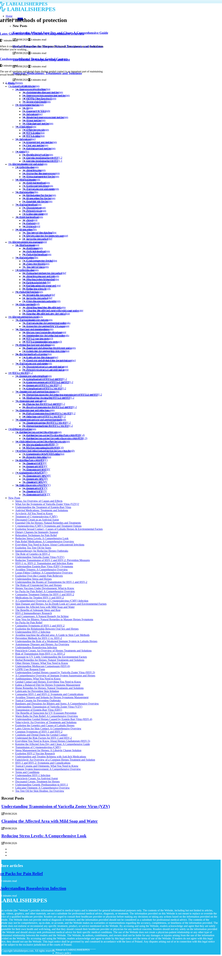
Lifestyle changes (24, 167)
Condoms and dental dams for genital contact (46, 360)
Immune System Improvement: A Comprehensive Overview (48, 769)
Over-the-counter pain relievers (39, 301)
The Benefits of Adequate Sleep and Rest (37, 610)
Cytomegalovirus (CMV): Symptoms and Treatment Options (48, 525)
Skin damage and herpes (35, 123)
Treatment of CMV (32, 482)
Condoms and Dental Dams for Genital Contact (41, 734)
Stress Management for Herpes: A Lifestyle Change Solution (48, 750)
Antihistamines (30, 248)
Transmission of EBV (34, 469)
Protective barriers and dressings (32, 345)
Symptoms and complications (31, 376)
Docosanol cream (31, 207)
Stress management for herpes (38, 176)
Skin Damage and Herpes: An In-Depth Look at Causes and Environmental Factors (60, 603)
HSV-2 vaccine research (35, 338)
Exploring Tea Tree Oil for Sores (33, 547)
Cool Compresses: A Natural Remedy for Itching (42, 616)
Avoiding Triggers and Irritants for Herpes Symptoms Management (51, 697)
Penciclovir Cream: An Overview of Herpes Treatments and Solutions (53, 650)
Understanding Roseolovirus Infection (36, 647)
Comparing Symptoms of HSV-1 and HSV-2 (40, 625)
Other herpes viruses (33, 130)
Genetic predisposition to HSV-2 (40, 158)
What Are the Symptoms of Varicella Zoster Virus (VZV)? (47, 504)
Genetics (20, 151)
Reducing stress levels (34, 288)
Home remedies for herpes (36, 198)
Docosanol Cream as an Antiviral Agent (37, 519)
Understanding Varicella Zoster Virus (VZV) (39, 557)
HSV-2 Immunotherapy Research (33, 613)
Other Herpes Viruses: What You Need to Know (41, 663)
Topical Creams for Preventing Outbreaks (38, 700)
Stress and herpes (31, 120)
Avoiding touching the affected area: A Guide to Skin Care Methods (52, 635)
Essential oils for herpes (35, 201)
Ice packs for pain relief (35, 239)
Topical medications (26, 204)
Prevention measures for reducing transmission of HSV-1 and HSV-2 (60, 394)
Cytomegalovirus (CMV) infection (41, 454)
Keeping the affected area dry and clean (44, 313)
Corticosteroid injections (35, 186)
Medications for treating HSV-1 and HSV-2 (46, 398)
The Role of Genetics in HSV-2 (32, 553)
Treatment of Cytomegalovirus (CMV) (36, 516)
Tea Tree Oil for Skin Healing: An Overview (39, 790)
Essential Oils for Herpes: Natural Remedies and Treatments (48, 522)
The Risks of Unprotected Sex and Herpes (38, 585)
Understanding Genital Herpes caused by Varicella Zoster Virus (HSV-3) (55, 672)
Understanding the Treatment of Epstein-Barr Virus (43, 507)
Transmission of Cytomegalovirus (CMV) (38, 747)
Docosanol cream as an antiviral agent (43, 366)
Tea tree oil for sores (33, 267)
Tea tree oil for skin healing (37, 232)
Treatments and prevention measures (35, 391)
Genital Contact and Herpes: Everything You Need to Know (48, 681)
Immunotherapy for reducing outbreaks (43, 335)
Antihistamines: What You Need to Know (38, 678)
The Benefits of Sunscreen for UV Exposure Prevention (45, 712)
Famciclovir (28, 223)
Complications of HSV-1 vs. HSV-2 (42, 388)
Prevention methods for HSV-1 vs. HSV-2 (45, 426)
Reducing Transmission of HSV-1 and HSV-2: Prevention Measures (52, 560)
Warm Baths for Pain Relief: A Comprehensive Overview (46, 716)
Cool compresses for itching (37, 260)
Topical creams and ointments (38, 189)
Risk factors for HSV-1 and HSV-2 (41, 404)
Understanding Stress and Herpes (33, 578)
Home (11, 83)
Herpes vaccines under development (42, 332)
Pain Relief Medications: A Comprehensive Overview (44, 541)
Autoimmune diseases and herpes (40, 92)
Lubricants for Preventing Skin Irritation (37, 691)
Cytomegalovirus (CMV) (29, 472)
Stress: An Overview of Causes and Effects (38, 500)
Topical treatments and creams (31, 320)
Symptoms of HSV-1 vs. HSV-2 (40, 385)
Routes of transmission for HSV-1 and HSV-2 (47, 407)
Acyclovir (27, 220)
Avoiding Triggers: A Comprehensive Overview (41, 569)
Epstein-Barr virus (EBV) (29, 460)
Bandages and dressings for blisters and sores (46, 348)
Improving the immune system (38, 173)
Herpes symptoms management (25, 242)
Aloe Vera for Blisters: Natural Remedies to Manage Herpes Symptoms (54, 619)
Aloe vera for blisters (33, 264)
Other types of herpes (20, 429)
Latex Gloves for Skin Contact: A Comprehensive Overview (48, 728)
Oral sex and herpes (33, 145)
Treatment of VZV (32, 491)
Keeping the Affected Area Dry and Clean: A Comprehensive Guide (52, 744)
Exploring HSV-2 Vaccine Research (35, 753)
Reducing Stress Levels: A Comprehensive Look (42, 538)
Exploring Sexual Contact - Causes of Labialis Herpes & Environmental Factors (59, 529)
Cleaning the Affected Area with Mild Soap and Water (45, 606)
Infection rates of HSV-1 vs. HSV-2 (41, 416)
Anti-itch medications (34, 251)
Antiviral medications (34, 183)
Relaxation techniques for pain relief (42, 273)
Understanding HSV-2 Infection (32, 631)
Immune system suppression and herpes (43, 95)
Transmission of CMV (34, 476)
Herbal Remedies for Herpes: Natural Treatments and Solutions (49, 659)
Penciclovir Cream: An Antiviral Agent (36, 778)
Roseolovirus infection (34, 457)
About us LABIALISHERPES (73, 949)
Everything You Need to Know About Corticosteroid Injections (49, 544)
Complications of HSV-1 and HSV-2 (42, 379)
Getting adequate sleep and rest (39, 285)
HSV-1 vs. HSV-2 (18, 373)
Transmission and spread (28, 401)
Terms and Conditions (34, 101)
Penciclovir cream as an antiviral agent (43, 370)
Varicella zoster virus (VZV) (30, 485)
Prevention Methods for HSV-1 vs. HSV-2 (38, 638)
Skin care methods (25, 304)
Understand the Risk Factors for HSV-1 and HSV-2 (43, 737)
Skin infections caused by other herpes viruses (40, 441)
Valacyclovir (29, 226)
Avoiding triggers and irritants (38, 276)
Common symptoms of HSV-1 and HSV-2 (45, 382)
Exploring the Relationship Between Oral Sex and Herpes (47, 628)
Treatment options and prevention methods (38, 419)
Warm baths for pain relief (36, 295)
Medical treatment (25, 245)
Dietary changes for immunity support (43, 235)
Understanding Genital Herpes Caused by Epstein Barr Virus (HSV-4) (53, 719)
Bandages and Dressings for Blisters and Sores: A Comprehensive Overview (57, 703)
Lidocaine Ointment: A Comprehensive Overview (42, 787)
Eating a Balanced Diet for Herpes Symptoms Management (47, 684)
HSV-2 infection (31, 133)
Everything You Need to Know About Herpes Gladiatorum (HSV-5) (52, 741)
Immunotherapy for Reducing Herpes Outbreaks (41, 550)
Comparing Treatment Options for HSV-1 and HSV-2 (44, 594)
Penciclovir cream (32, 211)
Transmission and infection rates (32, 410)
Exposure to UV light (34, 111)
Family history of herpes (35, 154)
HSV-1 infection (31, 136)
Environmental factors (27, 105)
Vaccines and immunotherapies (32, 329)
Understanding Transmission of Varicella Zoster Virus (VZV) (48, 706)
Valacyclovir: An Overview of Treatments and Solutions (45, 722)
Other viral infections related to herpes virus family (43, 451)
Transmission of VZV (34, 494)
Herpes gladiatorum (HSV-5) (38, 444)
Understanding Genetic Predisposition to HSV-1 (41, 784)
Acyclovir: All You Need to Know (34, 513)
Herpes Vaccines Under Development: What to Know (44, 588)
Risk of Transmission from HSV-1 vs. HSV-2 (40, 653)
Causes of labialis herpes (21, 86)
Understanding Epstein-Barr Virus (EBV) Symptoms (44, 566)
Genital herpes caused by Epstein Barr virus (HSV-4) (51, 435)
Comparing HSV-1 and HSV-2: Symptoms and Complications (49, 694)
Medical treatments (25, 179)
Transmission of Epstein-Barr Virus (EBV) (38, 709)
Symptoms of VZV (32, 488)
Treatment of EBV (32, 463)
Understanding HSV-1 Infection (32, 775)
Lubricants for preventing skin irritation (43, 351)
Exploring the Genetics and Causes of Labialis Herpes (44, 725)
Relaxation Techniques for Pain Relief (36, 535)
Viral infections (23, 126)
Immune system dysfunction (30, 89)
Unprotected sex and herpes (37, 142)
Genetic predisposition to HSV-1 (40, 161)
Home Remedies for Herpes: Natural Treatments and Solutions (49, 688)
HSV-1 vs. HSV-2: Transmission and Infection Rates (44, 563)
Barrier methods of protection (31, 354)
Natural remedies (24, 192)
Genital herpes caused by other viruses (36, 432)
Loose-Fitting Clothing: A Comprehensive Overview (44, 572)
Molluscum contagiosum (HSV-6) (40, 447)
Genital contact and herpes (36, 148)
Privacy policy (63, 952)
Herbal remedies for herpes (37, 195)
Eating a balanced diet (34, 282)
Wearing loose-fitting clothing (38, 279)
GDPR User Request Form (37, 98)
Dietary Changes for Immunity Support (36, 532)
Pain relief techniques (27, 292)
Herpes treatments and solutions (25, 164)
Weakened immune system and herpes (43, 117)
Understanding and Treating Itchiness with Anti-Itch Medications (50, 756)
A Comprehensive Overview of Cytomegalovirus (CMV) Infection (51, 600)
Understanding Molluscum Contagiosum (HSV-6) (42, 666)
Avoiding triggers (31, 170)
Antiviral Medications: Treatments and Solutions (41, 510)
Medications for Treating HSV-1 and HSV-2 (39, 597)
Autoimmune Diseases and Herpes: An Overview (42, 644)
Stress (30, 107)
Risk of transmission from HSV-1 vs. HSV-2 (46, 413)
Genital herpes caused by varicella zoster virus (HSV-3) (52, 438)
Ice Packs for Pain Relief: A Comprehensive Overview (45, 591)
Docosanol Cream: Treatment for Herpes (37, 781)
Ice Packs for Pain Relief (28, 622)
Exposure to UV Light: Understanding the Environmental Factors (51, 656)
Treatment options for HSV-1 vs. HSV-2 (44, 423)
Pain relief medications (34, 254)
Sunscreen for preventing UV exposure (43, 326)
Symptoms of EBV (32, 466)
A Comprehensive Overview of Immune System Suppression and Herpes (55, 675)
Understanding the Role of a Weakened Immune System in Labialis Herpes (56, 641)
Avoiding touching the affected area (41, 307)
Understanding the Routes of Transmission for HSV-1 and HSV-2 (51, 582)
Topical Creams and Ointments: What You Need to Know (46, 765)
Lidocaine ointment (32, 214)
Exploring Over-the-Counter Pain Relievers (39, 575)
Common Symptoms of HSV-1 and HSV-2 (38, 731)
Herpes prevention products (23, 317)
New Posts (14, 497)
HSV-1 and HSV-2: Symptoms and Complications (42, 762)
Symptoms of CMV (33, 479)
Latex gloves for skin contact (38, 357)
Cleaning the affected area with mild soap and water (50, 310)
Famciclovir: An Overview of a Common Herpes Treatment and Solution (55, 759)
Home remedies (23, 229)
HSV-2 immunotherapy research (40, 341)
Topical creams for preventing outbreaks (44, 323)
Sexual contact (30, 114)
